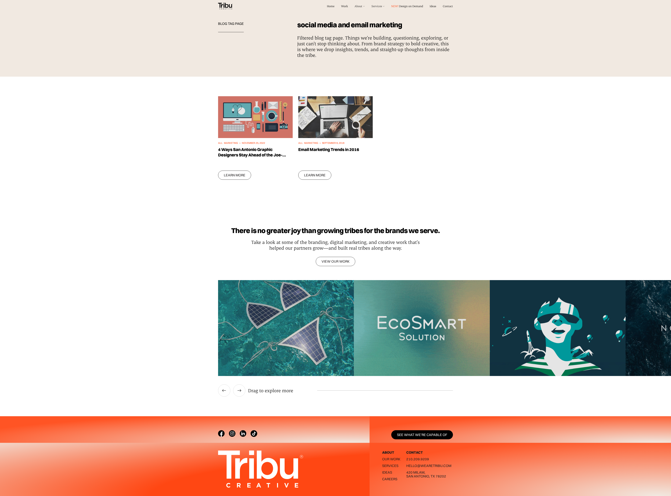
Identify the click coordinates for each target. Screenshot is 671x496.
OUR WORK (391, 459)
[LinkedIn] (243, 433)
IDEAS (387, 472)
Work (344, 6)
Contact (448, 6)
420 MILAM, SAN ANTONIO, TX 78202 (426, 474)
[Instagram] (232, 433)
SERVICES (390, 465)
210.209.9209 (417, 459)
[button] (360, 6)
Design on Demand (407, 6)
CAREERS (389, 479)
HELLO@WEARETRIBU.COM (428, 465)
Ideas (433, 6)
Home (330, 6)
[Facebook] (221, 433)
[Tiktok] (254, 433)
